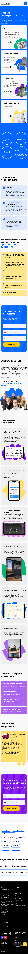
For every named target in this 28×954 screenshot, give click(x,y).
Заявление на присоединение (4, 943)
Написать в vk (13, 736)
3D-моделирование (9, 833)
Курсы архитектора (6, 917)
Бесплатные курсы (20, 905)
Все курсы (6, 830)
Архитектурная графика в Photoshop (7, 893)
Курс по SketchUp (5, 889)
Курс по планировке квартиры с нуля (6, 925)
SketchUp (15, 845)
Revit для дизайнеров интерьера (6, 901)
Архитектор (16, 849)
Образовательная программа (19, 908)
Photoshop (14, 841)
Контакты (17, 895)
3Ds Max (20, 837)
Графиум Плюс (19, 900)
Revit (5, 841)
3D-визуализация (18, 830)
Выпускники (18, 898)
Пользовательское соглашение (20, 942)
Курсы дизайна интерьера (4, 912)
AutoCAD (6, 849)
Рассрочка (18, 893)
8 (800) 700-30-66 (20, 933)
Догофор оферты (4, 940)
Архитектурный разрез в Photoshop (7, 908)
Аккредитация (3, 946)
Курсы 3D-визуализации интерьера (7, 915)
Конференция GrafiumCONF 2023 (20, 890)
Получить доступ (11, 344)
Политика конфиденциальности (20, 940)
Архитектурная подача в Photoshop (7, 905)
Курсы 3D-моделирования (5, 920)
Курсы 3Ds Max (4, 922)
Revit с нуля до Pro (5, 890)
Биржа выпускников (20, 903)
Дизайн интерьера (8, 837)
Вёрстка (6, 845)
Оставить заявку (11, 808)
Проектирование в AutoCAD (5, 898)
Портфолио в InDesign (6, 895)
